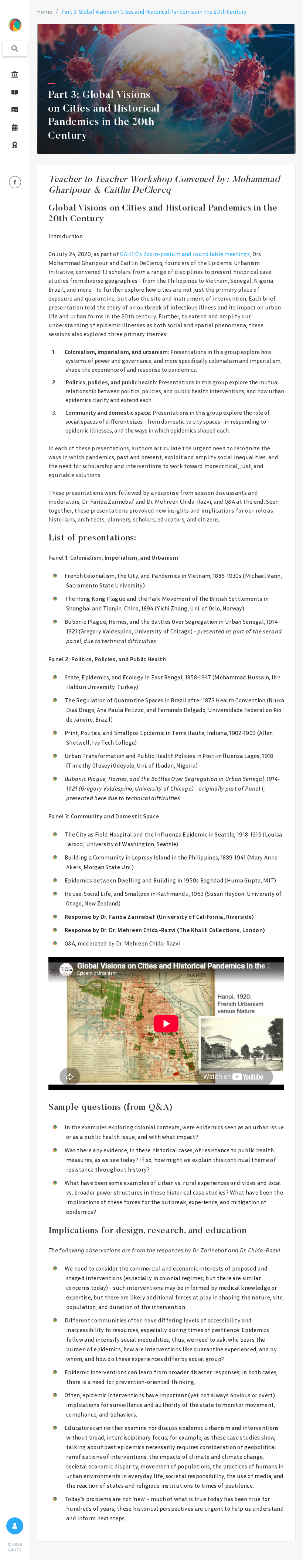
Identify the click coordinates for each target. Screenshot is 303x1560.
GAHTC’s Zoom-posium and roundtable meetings (185, 254)
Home (44, 11)
